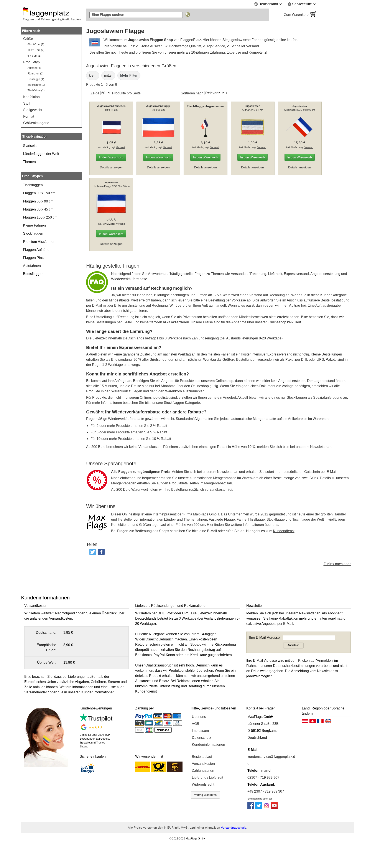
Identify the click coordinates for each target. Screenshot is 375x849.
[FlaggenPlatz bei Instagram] (266, 808)
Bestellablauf (202, 757)
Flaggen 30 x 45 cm (38, 209)
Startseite (30, 146)
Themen (29, 162)
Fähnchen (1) (35, 73)
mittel (108, 75)
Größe (28, 39)
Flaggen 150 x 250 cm (40, 217)
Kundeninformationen (208, 744)
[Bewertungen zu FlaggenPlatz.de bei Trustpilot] (96, 720)
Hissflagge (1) (36, 79)
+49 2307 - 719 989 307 (265, 791)
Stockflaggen (33, 233)
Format (28, 116)
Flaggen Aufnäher (37, 250)
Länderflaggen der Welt (41, 154)
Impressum (200, 730)
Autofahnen (32, 266)
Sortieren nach (192, 93)
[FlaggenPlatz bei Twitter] (258, 808)
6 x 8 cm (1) (34, 55)
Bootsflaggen (33, 274)
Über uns (199, 717)
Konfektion (31, 97)
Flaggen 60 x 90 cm (38, 201)
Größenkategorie (36, 123)
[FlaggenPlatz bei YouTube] (274, 808)
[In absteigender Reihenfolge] (226, 93)
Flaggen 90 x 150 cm (39, 193)
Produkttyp (31, 62)
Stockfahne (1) (36, 84)
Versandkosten (203, 763)
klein (92, 75)
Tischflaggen (33, 185)
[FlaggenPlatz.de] (51, 15)
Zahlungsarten (203, 770)
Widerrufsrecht (203, 784)
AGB (195, 724)
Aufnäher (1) (35, 67)
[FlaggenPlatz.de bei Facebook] (250, 808)
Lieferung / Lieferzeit (207, 777)
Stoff (26, 103)
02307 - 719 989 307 (263, 777)
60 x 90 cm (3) (36, 44)
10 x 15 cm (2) (36, 50)
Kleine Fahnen (34, 225)
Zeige (94, 93)
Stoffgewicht (32, 110)
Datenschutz (201, 737)
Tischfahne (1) (36, 90)
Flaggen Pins (33, 258)
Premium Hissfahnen (39, 242)
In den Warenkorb (111, 157)
